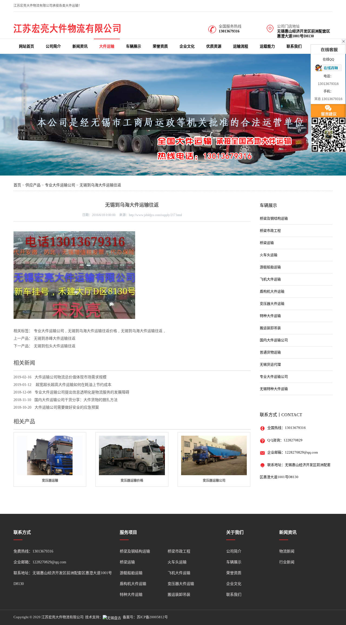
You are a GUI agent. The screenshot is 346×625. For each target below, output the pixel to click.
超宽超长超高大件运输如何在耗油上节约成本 (73, 385)
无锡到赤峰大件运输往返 (54, 338)
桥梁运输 (267, 243)
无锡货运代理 (270, 364)
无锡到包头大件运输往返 (54, 346)
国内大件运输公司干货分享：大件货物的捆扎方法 (76, 400)
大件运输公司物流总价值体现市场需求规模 (71, 377)
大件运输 (106, 46)
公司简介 (53, 46)
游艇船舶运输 (270, 267)
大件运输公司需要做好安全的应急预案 (67, 407)
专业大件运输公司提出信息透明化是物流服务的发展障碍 (82, 392)
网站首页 (26, 46)
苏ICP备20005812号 (152, 617)
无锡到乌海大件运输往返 (100, 185)
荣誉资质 (160, 46)
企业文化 (187, 46)
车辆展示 (133, 46)
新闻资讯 (80, 46)
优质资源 (213, 46)
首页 (17, 185)
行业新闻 (286, 562)
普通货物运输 (270, 352)
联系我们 (294, 46)
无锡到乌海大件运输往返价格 (92, 331)
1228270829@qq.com (301, 452)
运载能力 (267, 46)
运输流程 (240, 46)
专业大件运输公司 (60, 185)
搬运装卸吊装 (270, 328)
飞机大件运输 (270, 279)
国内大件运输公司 (274, 340)
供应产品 (33, 185)
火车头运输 (268, 255)
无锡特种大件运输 (274, 389)
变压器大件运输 (272, 304)
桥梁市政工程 (270, 231)
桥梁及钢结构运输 (274, 218)
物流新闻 (286, 551)
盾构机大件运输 (272, 291)
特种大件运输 (270, 316)
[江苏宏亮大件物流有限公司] (68, 31)
